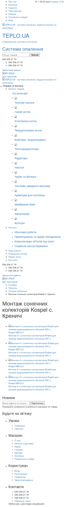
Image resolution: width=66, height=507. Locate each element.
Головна (12, 284)
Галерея (19, 449)
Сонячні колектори (17, 290)
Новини (12, 13)
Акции (18, 446)
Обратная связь (23, 500)
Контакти (12, 4)
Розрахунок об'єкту (17, 253)
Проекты (12, 287)
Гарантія (12, 7)
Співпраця (20, 425)
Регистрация (21, 473)
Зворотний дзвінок (24, 479)
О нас (17, 440)
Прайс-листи (14, 256)
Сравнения (20, 476)
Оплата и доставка (24, 443)
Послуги (12, 227)
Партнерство (14, 10)
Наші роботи (14, 250)
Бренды (18, 452)
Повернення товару (24, 458)
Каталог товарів (16, 88)
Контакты (19, 455)
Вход (17, 470)
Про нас (12, 1)
